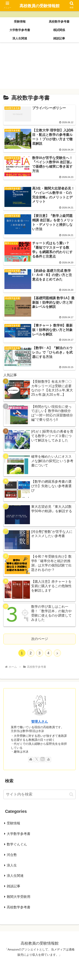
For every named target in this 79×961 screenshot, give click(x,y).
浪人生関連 (15, 875)
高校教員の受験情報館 (40, 6)
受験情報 (13, 823)
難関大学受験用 (18, 896)
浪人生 (12, 865)
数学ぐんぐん (17, 844)
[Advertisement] (39, 67)
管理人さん (39, 721)
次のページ (39, 639)
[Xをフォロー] (36, 759)
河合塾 (12, 855)
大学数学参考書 (18, 834)
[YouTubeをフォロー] (48, 759)
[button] (71, 794)
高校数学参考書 (18, 907)
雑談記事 (13, 886)
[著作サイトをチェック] (30, 759)
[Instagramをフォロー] (42, 759)
